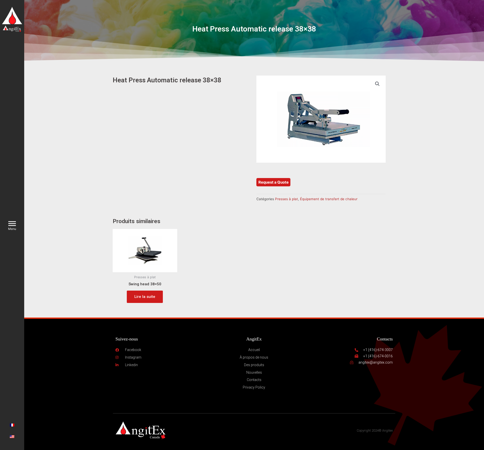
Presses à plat (286, 199)
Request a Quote (273, 182)
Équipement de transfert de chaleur (328, 199)
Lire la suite (144, 296)
